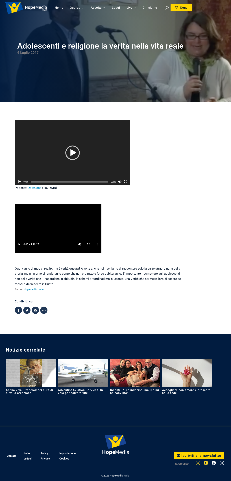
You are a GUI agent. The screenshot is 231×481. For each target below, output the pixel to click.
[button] (72, 153)
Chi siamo (150, 7)
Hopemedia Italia (34, 289)
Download (35, 188)
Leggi (116, 7)
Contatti (11, 456)
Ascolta (96, 7)
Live (130, 7)
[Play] (19, 181)
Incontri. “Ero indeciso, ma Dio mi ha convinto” (134, 391)
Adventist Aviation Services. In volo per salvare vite (80, 391)
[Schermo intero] (125, 181)
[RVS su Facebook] (214, 464)
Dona (184, 7)
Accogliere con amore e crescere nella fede (186, 391)
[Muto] (120, 181)
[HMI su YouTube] (206, 464)
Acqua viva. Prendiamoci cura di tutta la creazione (29, 391)
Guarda (75, 7)
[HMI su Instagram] (198, 464)
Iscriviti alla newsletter (201, 455)
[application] (72, 152)
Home (59, 7)
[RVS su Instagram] (222, 464)
